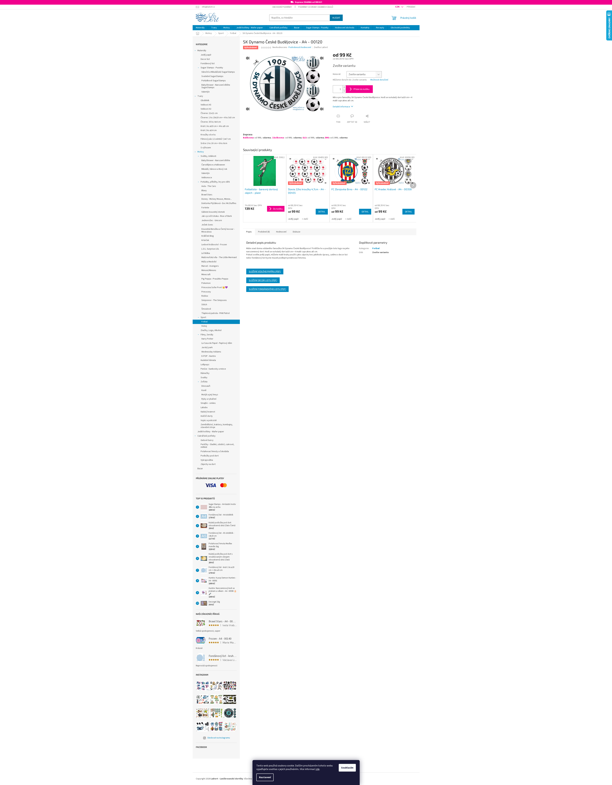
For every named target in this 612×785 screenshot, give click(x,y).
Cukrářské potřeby (206, 436)
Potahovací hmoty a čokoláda (215, 451)
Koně (203, 390)
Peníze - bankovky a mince (213, 369)
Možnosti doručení (379, 79)
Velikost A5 (206, 104)
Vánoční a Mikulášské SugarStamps (218, 72)
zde (318, 769)
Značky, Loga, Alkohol (211, 330)
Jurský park (207, 347)
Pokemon (206, 283)
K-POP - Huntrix (208, 356)
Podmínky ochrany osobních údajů (315, 7)
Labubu (204, 407)
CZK (397, 6)
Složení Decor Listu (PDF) (263, 280)
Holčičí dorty (207, 416)
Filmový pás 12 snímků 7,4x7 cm (216, 139)
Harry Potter (207, 338)
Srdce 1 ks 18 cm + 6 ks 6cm (214, 143)
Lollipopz (205, 364)
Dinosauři (205, 386)
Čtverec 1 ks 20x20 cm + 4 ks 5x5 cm (218, 117)
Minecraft (205, 274)
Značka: (321, 47)
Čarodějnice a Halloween (213, 164)
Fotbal (204, 321)
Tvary (200, 96)
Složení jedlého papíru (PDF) (265, 271)
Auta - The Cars (208, 186)
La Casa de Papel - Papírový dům (216, 343)
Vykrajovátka (207, 460)
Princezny (206, 291)
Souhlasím (347, 767)
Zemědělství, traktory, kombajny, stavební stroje (217, 426)
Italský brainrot (208, 411)
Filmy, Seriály (207, 334)
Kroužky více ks (208, 134)
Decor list (205, 59)
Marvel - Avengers (210, 266)
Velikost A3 (206, 109)
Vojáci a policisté (209, 420)
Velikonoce (206, 177)
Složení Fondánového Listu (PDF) (267, 289)
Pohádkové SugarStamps (213, 80)
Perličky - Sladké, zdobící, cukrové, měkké (217, 446)
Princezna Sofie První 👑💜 (214, 287)
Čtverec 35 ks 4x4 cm (211, 122)
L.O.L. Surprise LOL (210, 249)
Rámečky (205, 373)
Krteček (205, 240)
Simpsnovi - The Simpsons (214, 300)
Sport (203, 317)
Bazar (200, 468)
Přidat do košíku (361, 89)
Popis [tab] (249, 231)
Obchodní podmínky (282, 7)
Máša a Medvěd (208, 261)
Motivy (200, 151)
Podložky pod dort (210, 455)
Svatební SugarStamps (212, 76)
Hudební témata (208, 360)
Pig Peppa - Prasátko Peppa (214, 278)
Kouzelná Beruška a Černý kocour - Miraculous (218, 230)
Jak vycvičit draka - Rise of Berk (216, 216)
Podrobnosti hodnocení (299, 47)
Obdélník (205, 100)
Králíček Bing (207, 236)
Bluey (204, 190)
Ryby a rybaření (208, 399)
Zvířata (204, 381)
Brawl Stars (206, 194)
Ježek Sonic (207, 224)
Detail (321, 211)
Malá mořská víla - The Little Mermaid (219, 257)
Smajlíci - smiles (208, 403)
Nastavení (265, 777)
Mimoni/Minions (208, 270)
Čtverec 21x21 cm (209, 113)
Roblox (204, 296)
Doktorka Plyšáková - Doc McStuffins (218, 203)
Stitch (204, 304)
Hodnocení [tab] (281, 231)
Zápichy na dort (208, 464)
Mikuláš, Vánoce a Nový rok (214, 169)
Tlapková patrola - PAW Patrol (215, 313)
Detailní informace (341, 106)
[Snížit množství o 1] (344, 91)
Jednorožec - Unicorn (211, 220)
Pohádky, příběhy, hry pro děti (215, 181)
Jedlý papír (206, 54)
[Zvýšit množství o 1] (344, 87)
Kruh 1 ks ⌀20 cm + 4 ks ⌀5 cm (215, 126)
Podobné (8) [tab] (264, 231)
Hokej (204, 326)
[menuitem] (200, 27)
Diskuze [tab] (296, 231)
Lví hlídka (205, 253)
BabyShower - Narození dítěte (215, 160)
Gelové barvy (207, 440)
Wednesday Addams (211, 351)
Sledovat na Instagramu (218, 737)
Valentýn (205, 91)
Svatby (204, 377)
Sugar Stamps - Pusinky (212, 67)
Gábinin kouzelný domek (213, 212)
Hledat (336, 17)
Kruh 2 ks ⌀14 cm (209, 130)
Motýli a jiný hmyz (209, 394)
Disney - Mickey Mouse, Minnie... (216, 199)
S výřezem (206, 147)
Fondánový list (208, 63)
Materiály (201, 50)
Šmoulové (206, 309)
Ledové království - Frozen (214, 244)
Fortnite (205, 207)
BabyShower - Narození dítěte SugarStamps (215, 86)
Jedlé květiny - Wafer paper (210, 431)
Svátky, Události (208, 156)
